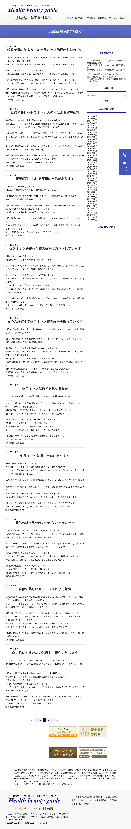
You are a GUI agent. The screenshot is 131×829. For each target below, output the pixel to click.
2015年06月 (92, 171)
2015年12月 (92, 158)
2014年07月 (92, 194)
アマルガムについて (111, 797)
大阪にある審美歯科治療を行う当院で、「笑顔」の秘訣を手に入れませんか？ (106, 75)
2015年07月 (92, 169)
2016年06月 (92, 144)
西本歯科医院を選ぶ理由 (90, 797)
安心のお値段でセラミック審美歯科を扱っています (45, 321)
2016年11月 (92, 132)
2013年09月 (92, 217)
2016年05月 (92, 146)
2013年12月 (92, 210)
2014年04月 (92, 201)
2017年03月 (92, 123)
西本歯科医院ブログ (80, 804)
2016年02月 (92, 153)
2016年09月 (92, 137)
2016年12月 (92, 130)
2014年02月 (92, 206)
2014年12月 (92, 185)
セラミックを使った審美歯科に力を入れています (45, 248)
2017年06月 (92, 116)
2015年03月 (92, 178)
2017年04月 (92, 121)
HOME (75, 797)
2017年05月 (92, 118)
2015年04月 (92, 176)
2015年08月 (92, 167)
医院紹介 (104, 800)
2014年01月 (92, 208)
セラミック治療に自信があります (45, 455)
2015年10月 (92, 162)
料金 (97, 800)
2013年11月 (92, 213)
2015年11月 (92, 160)
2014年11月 (92, 187)
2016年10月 (92, 135)
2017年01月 (92, 128)
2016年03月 (92, 151)
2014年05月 (92, 199)
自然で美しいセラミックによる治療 (45, 589)
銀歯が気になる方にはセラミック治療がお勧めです (45, 49)
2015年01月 (92, 183)
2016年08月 (92, 139)
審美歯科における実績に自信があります (45, 178)
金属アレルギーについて (82, 800)
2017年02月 (92, 125)
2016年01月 (92, 155)
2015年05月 (92, 174)
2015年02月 (92, 181)
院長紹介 (114, 800)
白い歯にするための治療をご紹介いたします (45, 652)
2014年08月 (92, 192)
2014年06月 (92, 197)
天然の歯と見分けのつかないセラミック (45, 522)
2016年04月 (92, 148)
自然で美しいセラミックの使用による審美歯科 (45, 112)
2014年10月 (92, 190)
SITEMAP (43, 823)
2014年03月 (92, 203)
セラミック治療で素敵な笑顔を (45, 388)
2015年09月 (92, 164)
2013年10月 (92, 215)
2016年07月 (92, 141)
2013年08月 (92, 220)
